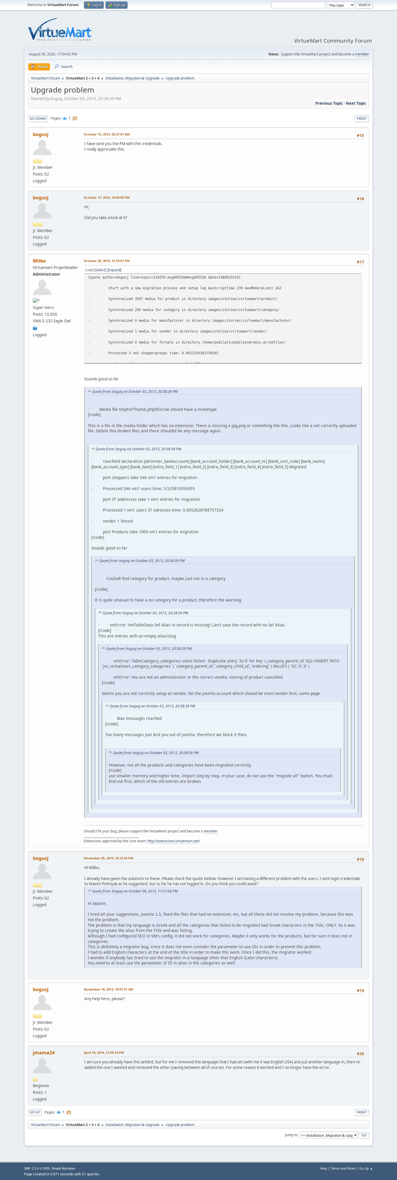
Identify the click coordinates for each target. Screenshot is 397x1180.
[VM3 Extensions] (35, 327)
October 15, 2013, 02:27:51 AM (107, 134)
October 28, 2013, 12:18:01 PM (107, 261)
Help (323, 1168)
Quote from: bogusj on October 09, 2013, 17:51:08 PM (135, 891)
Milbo (39, 261)
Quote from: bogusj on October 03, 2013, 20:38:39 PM (135, 391)
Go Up (35, 1112)
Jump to (291, 1134)
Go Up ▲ (366, 1168)
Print (361, 118)
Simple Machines (63, 1168)
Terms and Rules (343, 1168)
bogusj (41, 134)
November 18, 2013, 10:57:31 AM (108, 989)
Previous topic (329, 103)
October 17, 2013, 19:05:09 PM (107, 197)
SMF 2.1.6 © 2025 (37, 1168)
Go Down (38, 118)
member (362, 54)
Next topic (356, 103)
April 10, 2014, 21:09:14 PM (104, 1052)
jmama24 (44, 1052)
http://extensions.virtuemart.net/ (173, 841)
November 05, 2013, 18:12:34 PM (108, 858)
